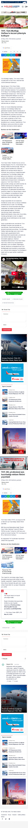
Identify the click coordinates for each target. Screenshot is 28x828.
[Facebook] (2, 819)
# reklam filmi (5, 627)
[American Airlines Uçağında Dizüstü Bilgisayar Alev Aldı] (14, 392)
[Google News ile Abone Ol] (6, 47)
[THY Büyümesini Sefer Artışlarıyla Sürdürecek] (14, 399)
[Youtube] (9, 819)
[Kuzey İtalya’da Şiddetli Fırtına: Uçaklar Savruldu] (14, 348)
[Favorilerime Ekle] (11, 51)
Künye (9, 814)
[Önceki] (2, 348)
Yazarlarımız (4, 814)
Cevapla (16, 681)
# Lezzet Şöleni (6, 299)
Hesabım (14, 814)
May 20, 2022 (8, 614)
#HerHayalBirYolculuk (10, 607)
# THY (13, 627)
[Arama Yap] (23, 6)
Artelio (22, 811)
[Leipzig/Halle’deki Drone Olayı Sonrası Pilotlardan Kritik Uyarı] (14, 422)
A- (21, 51)
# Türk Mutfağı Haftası (8, 302)
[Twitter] (6, 819)
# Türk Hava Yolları (17, 299)
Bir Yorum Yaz (6, 309)
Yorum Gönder (7, 329)
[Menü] (2, 6)
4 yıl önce (16, 664)
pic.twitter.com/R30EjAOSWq (12, 608)
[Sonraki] (26, 348)
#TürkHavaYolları (15, 605)
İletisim (2, 816)
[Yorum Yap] (14, 51)
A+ (17, 51)
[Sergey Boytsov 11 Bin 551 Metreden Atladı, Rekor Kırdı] (14, 407)
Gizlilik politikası (21, 814)
